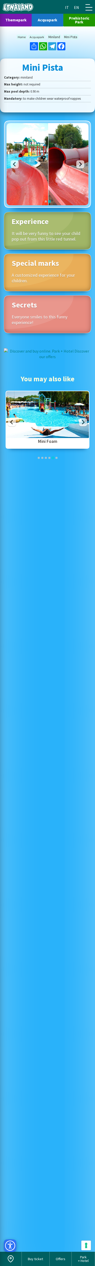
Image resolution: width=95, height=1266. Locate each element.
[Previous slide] (15, 164)
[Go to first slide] (80, 164)
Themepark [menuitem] (16, 19)
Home (22, 37)
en (76, 7)
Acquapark (37, 37)
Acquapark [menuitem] (47, 19)
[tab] (46, 201)
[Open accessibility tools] (10, 1245)
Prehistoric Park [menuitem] (79, 20)
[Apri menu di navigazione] (89, 7)
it (67, 7)
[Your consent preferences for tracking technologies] (86, 1245)
